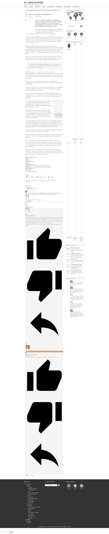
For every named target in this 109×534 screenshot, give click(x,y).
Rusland (28, 181)
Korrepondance (30, 497)
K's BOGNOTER (33, 2)
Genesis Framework (57, 526)
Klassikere (43, 180)
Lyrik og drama (31, 513)
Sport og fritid (30, 502)
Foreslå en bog (77, 296)
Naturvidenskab (31, 499)
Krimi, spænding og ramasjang (33, 512)
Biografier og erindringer (32, 488)
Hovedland (31, 160)
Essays (29, 491)
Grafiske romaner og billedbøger (34, 506)
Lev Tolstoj (32, 158)
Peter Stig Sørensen (34, 354)
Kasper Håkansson (29, 350)
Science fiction (30, 518)
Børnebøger (30, 505)
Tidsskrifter (29, 522)
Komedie (29, 511)
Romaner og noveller (49, 180)
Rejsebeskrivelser (32, 490)
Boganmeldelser (33, 180)
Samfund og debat (31, 501)
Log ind (69, 526)
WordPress (64, 526)
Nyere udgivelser (31, 515)
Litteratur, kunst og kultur (32, 498)
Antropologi (30, 487)
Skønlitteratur (54, 180)
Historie (29, 495)
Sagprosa (28, 485)
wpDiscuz (32, 475)
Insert (11, 532)
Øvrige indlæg (28, 521)
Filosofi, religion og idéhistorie (33, 492)
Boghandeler (27, 519)
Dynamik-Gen (49, 526)
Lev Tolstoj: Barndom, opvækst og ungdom (75, 238)
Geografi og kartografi (32, 494)
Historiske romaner (39, 180)
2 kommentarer (30, 17)
